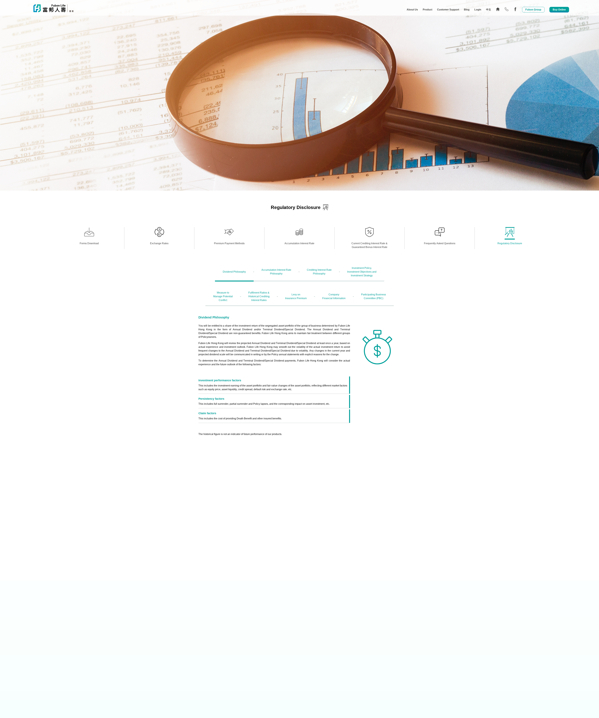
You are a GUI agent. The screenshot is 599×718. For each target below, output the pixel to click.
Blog (467, 9)
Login (477, 9)
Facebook (515, 9)
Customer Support (448, 9)
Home (498, 9)
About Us (412, 9)
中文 (488, 9)
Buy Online (559, 9)
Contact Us (507, 9)
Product (427, 9)
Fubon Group (533, 9)
